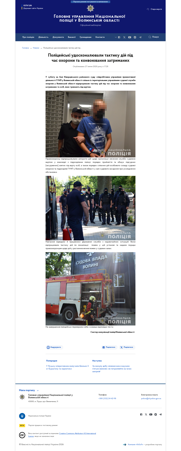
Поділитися (110, 347)
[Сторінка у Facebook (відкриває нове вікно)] (119, 37)
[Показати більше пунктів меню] (116, 37)
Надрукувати (55, 347)
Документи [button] (58, 37)
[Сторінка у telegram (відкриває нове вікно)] (140, 37)
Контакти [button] (100, 37)
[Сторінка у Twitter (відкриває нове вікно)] (124, 37)
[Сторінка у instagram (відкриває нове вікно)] (134, 37)
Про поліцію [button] (28, 37)
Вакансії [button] (72, 37)
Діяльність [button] (43, 37)
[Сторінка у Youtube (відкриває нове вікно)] (129, 37)
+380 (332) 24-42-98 (107, 399)
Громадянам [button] (85, 37)
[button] (29, 390)
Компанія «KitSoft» (135, 445)
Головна (25, 48)
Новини (36, 48)
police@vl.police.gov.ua (151, 399)
